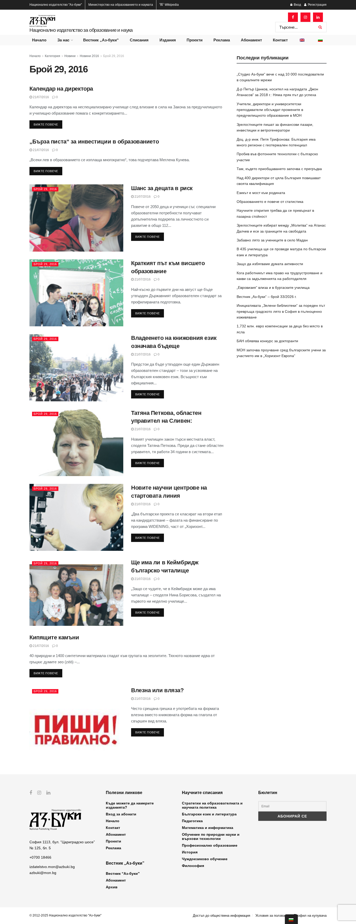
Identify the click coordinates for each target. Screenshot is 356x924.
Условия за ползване (272, 915)
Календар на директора (61, 88)
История (190, 852)
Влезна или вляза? (157, 690)
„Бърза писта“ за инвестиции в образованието (94, 141)
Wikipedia (171, 5)
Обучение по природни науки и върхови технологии (211, 836)
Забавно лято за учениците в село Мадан (272, 240)
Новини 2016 (89, 56)
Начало (39, 40)
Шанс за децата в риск (162, 188)
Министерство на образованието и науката (120, 5)
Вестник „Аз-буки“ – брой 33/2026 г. (267, 297)
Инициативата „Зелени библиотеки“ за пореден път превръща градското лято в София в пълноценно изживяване (281, 311)
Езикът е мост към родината (261, 193)
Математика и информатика (207, 828)
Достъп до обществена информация (221, 915)
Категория (52, 56)
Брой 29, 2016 (113, 56)
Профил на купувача (310, 915)
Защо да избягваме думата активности (270, 264)
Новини (70, 56)
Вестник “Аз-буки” (123, 873)
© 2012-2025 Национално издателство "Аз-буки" (65, 915)
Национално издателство (55, 5)
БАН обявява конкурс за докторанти (267, 341)
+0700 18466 (40, 857)
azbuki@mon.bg (42, 873)
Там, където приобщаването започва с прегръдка (279, 169)
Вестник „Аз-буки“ (101, 40)
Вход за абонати (121, 814)
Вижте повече (46, 124)
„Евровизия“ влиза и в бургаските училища (273, 287)
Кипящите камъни (54, 637)
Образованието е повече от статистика (270, 201)
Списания (139, 40)
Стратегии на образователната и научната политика (212, 805)
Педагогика (192, 821)
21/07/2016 (40, 97)
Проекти (194, 40)
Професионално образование (209, 845)
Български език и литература (209, 814)
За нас (63, 40)
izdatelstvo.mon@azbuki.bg (52, 867)
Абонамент (251, 40)
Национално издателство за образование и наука (81, 30)
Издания (167, 40)
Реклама (221, 40)
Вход (297, 5)
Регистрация (317, 5)
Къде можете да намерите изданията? (130, 805)
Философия (193, 866)
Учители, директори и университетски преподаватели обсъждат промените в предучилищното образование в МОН (270, 110)
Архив (112, 887)
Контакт (280, 40)
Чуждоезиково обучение (205, 859)
